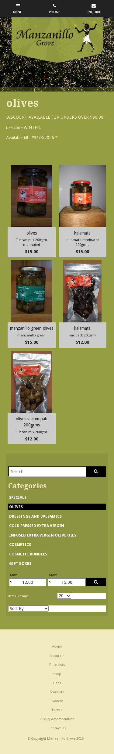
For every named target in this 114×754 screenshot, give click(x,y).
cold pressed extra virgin (36, 525)
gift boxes (20, 563)
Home (57, 647)
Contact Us (57, 728)
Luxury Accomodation (57, 719)
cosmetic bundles (28, 554)
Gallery (57, 701)
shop (57, 674)
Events (57, 710)
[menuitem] (57, 647)
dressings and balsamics (35, 516)
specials (17, 497)
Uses (57, 683)
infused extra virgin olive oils (42, 535)
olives (16, 506)
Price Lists (57, 665)
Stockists (57, 692)
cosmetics (20, 544)
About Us (57, 656)
